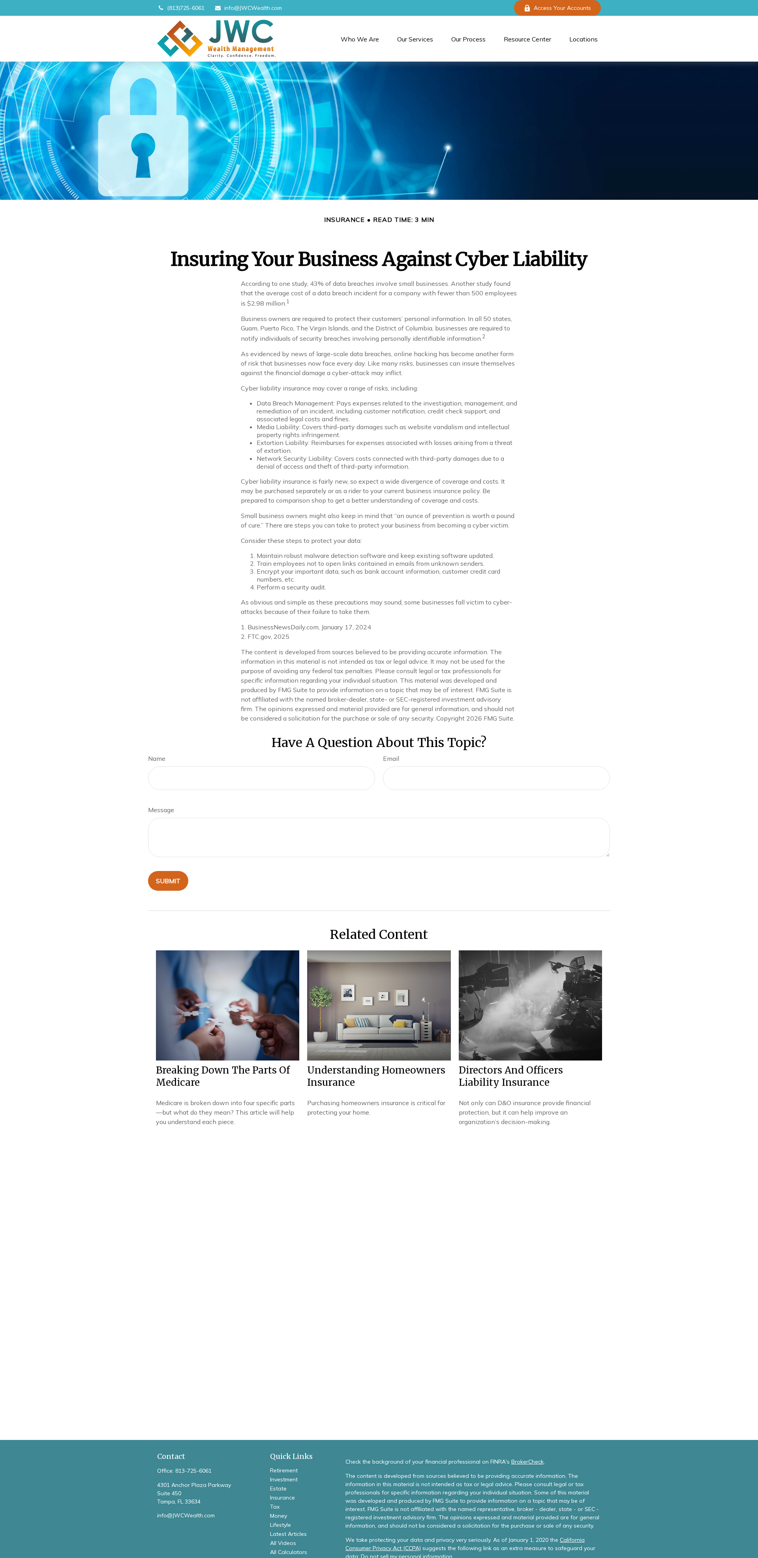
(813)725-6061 (186, 7)
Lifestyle (280, 1524)
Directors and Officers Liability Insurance (511, 1076)
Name (156, 758)
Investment (284, 1479)
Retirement (284, 1470)
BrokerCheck (527, 1461)
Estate (278, 1488)
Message (161, 810)
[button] (360, 38)
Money (278, 1515)
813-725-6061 (193, 1470)
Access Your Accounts (562, 7)
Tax (275, 1506)
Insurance (282, 1497)
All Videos (283, 1543)
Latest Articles (288, 1533)
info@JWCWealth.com (253, 7)
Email (391, 758)
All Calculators (288, 1552)
